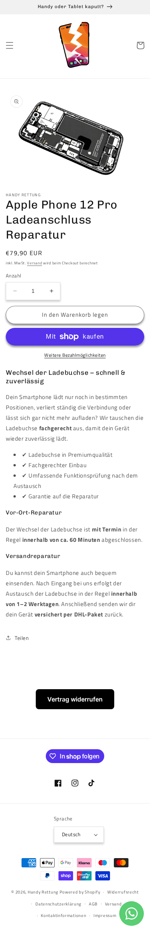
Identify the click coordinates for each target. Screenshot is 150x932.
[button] (9, 45)
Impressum (104, 915)
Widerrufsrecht (123, 892)
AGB (93, 904)
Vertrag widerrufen (75, 699)
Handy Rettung (43, 892)
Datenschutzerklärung (58, 904)
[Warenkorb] (140, 45)
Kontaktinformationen (63, 915)
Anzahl (13, 275)
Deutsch (71, 834)
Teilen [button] (22, 638)
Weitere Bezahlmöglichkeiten (75, 355)
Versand (34, 263)
